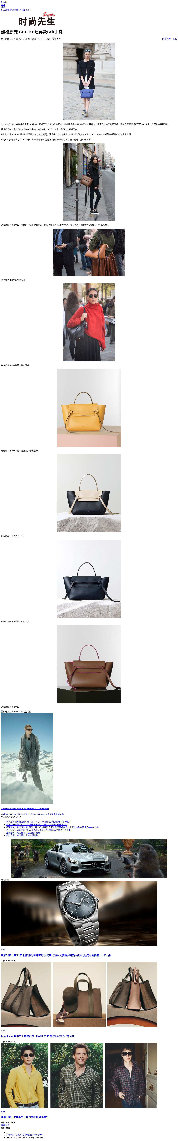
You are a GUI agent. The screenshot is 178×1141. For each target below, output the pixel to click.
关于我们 (10, 1135)
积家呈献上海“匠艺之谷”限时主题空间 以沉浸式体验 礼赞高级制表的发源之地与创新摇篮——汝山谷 (52, 827)
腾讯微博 (14, 10)
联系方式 (20, 1135)
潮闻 (3, 7)
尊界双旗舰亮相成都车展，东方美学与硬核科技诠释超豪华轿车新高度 (38, 822)
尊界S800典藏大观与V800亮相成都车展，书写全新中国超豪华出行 (36, 824)
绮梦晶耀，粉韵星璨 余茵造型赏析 (22, 835)
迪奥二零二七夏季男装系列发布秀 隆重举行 (25, 1117)
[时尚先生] (36, 25)
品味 (3, 5)
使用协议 (29, 1135)
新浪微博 (5, 10)
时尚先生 (166, 39)
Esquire (4, 2)
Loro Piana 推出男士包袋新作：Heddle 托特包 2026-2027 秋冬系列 (37, 1036)
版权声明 (38, 1135)
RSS (21, 10)
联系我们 (27, 10)
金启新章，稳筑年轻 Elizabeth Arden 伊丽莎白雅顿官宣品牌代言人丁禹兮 (39, 830)
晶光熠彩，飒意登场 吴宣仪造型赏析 (23, 833)
